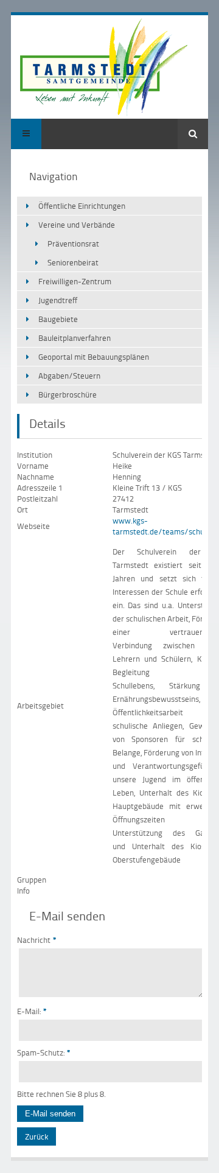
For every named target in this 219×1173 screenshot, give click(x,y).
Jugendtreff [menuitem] (57, 300)
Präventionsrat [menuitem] (73, 243)
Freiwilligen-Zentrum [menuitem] (74, 281)
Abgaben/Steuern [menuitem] (69, 375)
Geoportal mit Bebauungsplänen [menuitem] (93, 356)
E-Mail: (32, 1011)
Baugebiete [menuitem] (58, 318)
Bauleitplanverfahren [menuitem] (74, 337)
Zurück (36, 1136)
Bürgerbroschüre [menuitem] (67, 394)
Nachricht (37, 939)
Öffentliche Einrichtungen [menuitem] (81, 205)
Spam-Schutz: (44, 1052)
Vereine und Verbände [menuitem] (76, 224)
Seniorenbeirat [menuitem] (73, 262)
